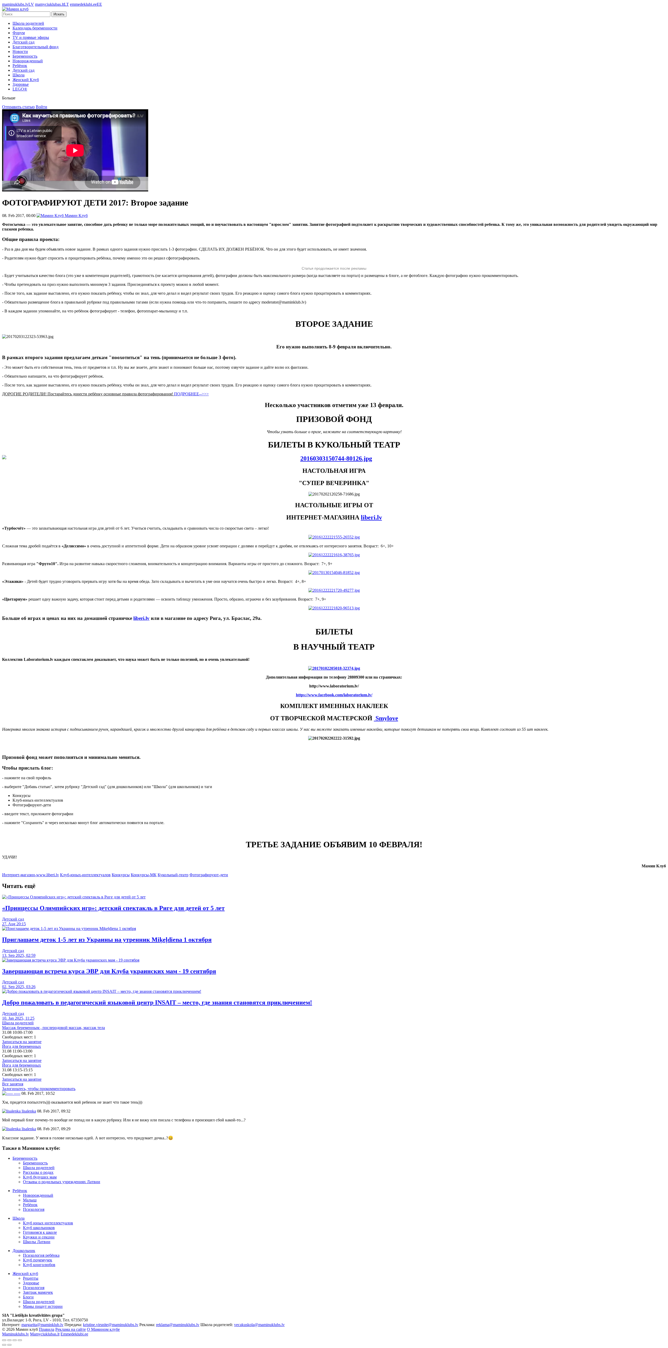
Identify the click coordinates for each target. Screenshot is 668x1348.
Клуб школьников (39, 1227)
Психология (33, 1209)
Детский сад (23, 42)
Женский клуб (25, 1273)
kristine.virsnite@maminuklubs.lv (110, 1324)
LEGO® (20, 89)
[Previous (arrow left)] (4, 1345)
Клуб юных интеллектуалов (48, 1223)
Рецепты (30, 1278)
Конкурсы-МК (144, 875)
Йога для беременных (21, 1046)
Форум (19, 33)
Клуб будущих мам (40, 1177)
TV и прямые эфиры (31, 37)
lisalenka (28, 1111)
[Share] (9, 1340)
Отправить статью (18, 107)
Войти (41, 107)
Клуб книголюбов (39, 1264)
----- (16, 1093)
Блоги (28, 1297)
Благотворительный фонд (35, 47)
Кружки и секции (39, 1237)
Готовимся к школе (40, 1232)
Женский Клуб (26, 79)
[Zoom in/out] (20, 1340)
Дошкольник (24, 1250)
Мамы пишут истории (43, 1306)
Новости (20, 51)
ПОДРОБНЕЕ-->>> (191, 394)
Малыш (30, 1200)
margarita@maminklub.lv (42, 1324)
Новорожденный (28, 61)
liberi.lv (371, 517)
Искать (58, 14)
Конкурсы (121, 875)
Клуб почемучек (37, 1260)
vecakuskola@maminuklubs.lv (259, 1324)
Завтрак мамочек (38, 1292)
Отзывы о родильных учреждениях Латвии (61, 1182)
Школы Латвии (36, 1242)
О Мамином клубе (103, 1329)
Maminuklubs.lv (15, 1334)
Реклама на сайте (70, 1329)
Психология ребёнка (41, 1255)
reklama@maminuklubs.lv (177, 1324)
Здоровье (21, 84)
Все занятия (12, 1084)
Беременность (25, 56)
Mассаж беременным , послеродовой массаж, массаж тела (53, 1027)
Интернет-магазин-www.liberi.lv (30, 875)
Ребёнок (20, 65)
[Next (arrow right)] (9, 1345)
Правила (46, 1329)
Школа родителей (28, 23)
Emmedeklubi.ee (74, 1334)
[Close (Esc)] (4, 1340)
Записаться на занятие (21, 1041)
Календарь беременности (35, 28)
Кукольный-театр (173, 875)
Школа (19, 75)
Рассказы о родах (38, 1172)
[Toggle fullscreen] (15, 1340)
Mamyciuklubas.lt (44, 1334)
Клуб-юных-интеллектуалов (85, 875)
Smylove (386, 718)
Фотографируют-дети (208, 875)
